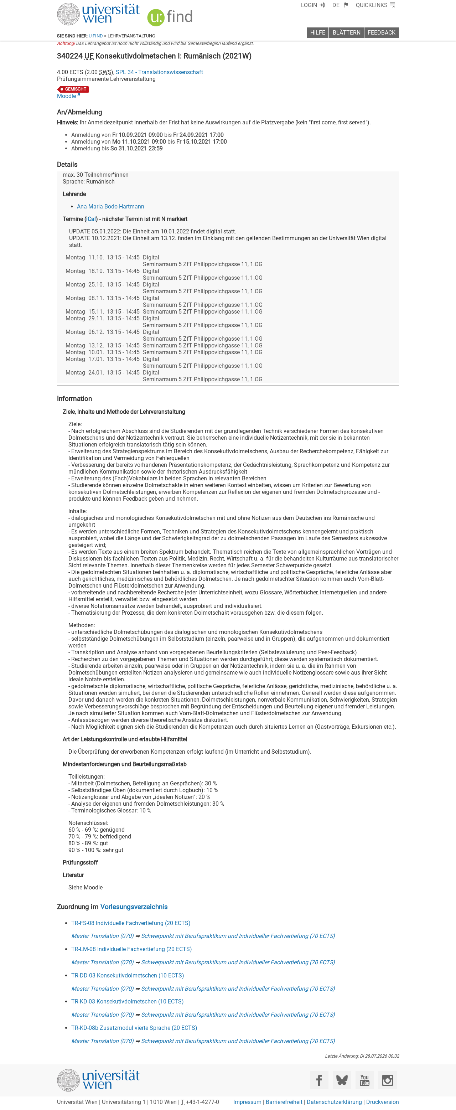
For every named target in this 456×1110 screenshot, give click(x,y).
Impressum (247, 1102)
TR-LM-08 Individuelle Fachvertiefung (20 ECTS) (131, 949)
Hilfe (317, 32)
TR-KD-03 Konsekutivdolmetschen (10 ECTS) (127, 1001)
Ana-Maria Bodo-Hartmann (110, 206)
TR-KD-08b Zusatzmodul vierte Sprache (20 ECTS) (134, 1027)
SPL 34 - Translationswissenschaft (159, 72)
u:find (96, 35)
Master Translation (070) (102, 936)
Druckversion (382, 1102)
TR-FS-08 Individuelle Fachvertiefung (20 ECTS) (131, 923)
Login (309, 5)
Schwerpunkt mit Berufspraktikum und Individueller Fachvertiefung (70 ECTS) (238, 936)
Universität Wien (81, 6)
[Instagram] (387, 1080)
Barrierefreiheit (284, 1102)
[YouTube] (365, 1080)
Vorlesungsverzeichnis (134, 907)
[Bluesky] (342, 1080)
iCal (91, 219)
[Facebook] (319, 1080)
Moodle (66, 96)
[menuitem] (340, 5)
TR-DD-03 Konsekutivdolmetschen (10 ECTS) (127, 975)
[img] (171, 20)
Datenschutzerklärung (334, 1102)
